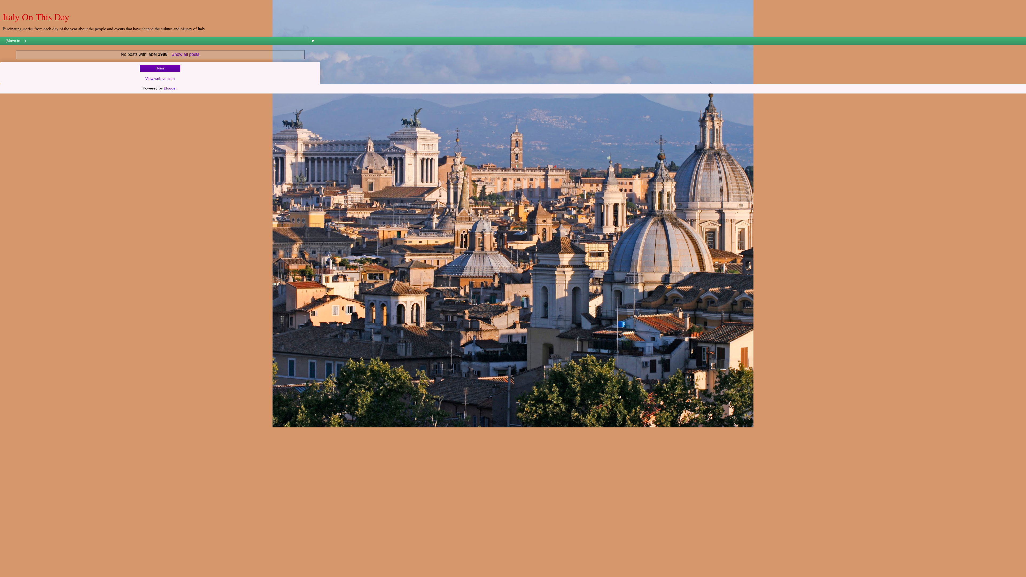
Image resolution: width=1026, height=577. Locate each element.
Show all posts (185, 54)
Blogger (170, 88)
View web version (160, 78)
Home (160, 68)
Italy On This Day (36, 17)
